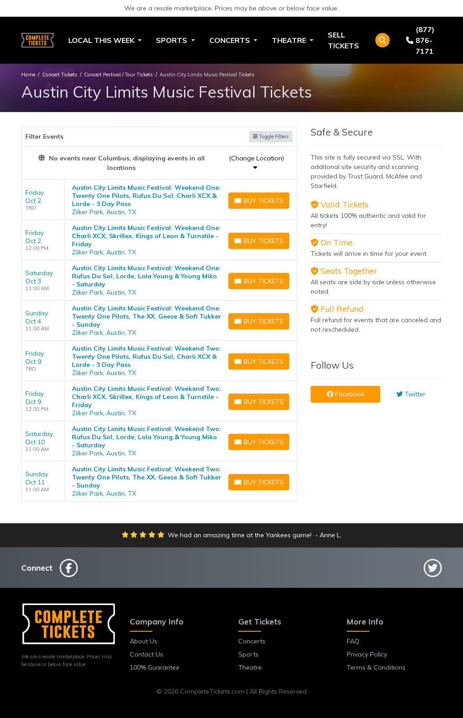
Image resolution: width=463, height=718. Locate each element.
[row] (159, 200)
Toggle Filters (273, 136)
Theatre (250, 667)
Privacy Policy (367, 654)
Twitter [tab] (414, 394)
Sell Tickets (343, 40)
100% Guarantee (155, 667)
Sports (248, 654)
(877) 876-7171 (425, 40)
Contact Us (146, 654)
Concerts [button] (230, 40)
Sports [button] (172, 40)
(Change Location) (256, 158)
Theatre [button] (290, 40)
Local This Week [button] (102, 40)
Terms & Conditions (376, 667)
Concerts (251, 641)
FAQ (353, 641)
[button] (382, 40)
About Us (143, 641)
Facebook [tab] (348, 394)
